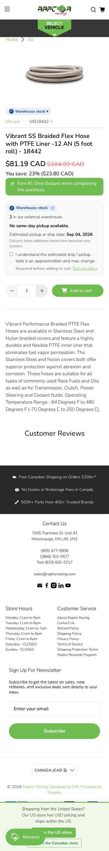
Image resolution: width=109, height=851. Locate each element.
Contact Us (65, 622)
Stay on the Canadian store (54, 843)
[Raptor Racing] (54, 9)
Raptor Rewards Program (77, 654)
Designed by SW (64, 786)
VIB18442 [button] (39, 121)
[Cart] (102, 10)
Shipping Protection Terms (77, 649)
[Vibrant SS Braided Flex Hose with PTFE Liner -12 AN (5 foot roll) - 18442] (55, 73)
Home (12, 39)
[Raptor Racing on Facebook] (46, 587)
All (31, 39)
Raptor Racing (35, 786)
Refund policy (85, 268)
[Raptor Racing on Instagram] (53, 587)
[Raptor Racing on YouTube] (68, 587)
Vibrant (12, 121)
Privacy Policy (68, 638)
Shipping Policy (69, 633)
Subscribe (54, 731)
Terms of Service (70, 644)
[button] (54, 28)
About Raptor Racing (73, 617)
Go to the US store (53, 832)
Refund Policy (68, 628)
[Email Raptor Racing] (39, 587)
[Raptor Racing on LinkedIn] (61, 587)
